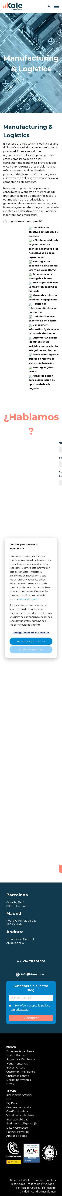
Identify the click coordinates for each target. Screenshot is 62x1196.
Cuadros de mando (18, 1107)
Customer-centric (17, 1075)
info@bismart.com (33, 974)
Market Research (17, 1055)
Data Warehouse (17, 1127)
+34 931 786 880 (34, 961)
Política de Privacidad (40, 1183)
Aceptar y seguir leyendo (31, 641)
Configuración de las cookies (31, 632)
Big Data (11, 1103)
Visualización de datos (20, 1115)
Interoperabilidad (17, 1119)
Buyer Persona (15, 1067)
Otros (10, 1084)
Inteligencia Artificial (19, 1095)
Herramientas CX (17, 1063)
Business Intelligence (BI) (22, 1123)
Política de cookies (28, 599)
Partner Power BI (17, 1131)
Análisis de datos (16, 1135)
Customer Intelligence (20, 1071)
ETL (8, 1099)
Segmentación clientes (20, 1059)
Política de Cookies (28, 1187)
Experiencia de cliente (20, 1051)
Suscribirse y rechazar (31, 649)
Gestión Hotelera (17, 1111)
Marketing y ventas (18, 1079)
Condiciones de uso (43, 1191)
